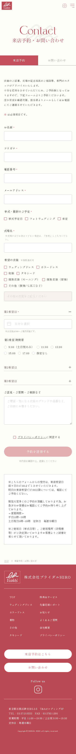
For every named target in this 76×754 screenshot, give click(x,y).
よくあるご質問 (48, 620)
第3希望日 (10, 381)
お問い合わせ (38, 667)
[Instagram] (38, 689)
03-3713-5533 (24, 713)
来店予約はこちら (38, 654)
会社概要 (45, 627)
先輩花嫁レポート (50, 604)
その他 (13, 627)
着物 (12, 620)
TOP (6, 560)
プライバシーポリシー (32, 437)
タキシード (16, 635)
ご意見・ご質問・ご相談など (22, 392)
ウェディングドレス (21, 604)
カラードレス (17, 612)
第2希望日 (10, 367)
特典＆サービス (48, 597)
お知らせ (45, 612)
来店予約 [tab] (19, 60)
